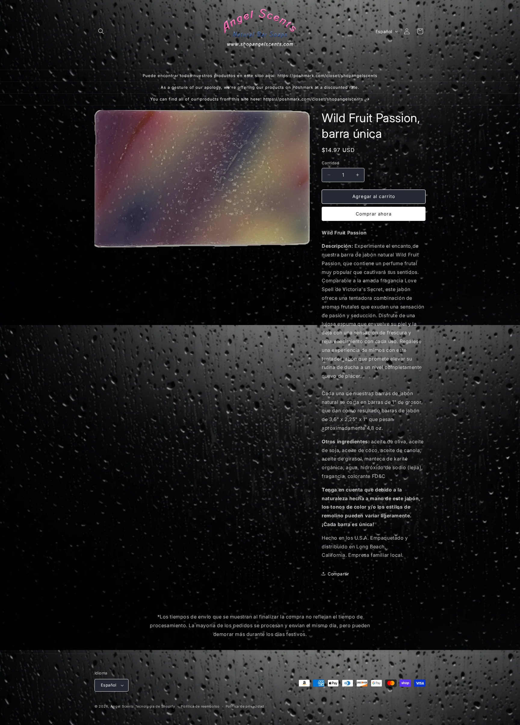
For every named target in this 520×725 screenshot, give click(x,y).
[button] (101, 31)
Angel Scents (122, 706)
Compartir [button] (338, 573)
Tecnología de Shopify (155, 706)
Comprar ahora (374, 214)
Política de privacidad (245, 706)
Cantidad (330, 162)
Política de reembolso (200, 706)
